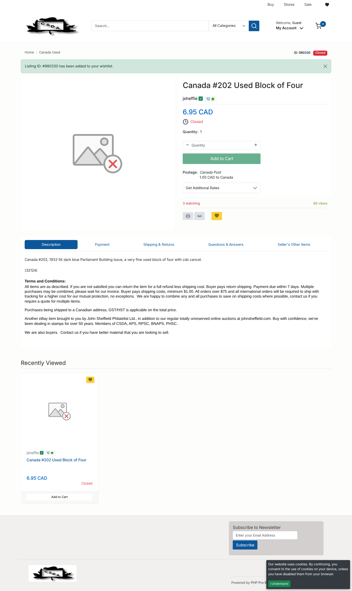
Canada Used (49, 52)
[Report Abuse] (199, 216)
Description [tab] (51, 244)
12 (208, 99)
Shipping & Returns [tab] (158, 244)
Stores (289, 4)
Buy (270, 4)
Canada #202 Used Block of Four (56, 459)
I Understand (279, 583)
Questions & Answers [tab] (226, 244)
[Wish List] (327, 4)
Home (29, 52)
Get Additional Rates (202, 188)
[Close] (325, 66)
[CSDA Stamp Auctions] (51, 25)
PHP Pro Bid (260, 583)
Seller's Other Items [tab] (294, 244)
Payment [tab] (102, 244)
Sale (308, 4)
